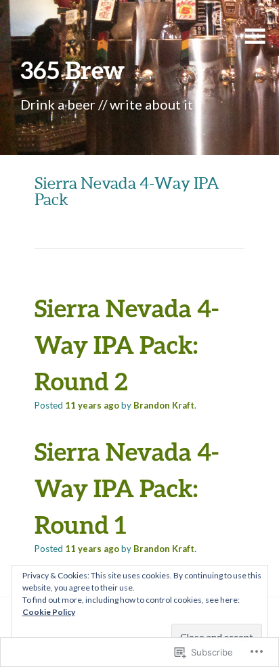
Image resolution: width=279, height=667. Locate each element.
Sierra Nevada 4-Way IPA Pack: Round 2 (127, 344)
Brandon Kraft (163, 405)
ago (92, 405)
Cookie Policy (48, 612)
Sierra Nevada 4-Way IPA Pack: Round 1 (127, 487)
